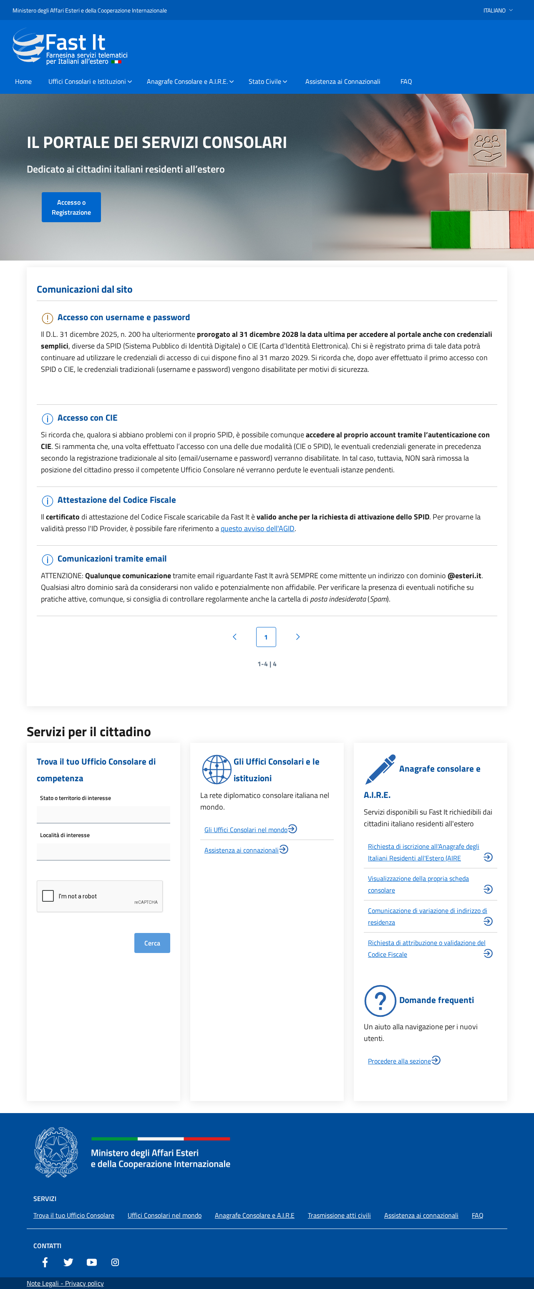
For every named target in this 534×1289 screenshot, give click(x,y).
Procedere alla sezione (399, 1061)
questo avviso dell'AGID (258, 528)
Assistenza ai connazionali (241, 850)
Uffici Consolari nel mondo (165, 1215)
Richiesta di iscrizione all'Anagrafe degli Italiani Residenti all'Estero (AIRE (423, 852)
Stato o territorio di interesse (75, 797)
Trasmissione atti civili (339, 1215)
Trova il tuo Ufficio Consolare (73, 1215)
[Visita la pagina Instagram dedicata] (115, 1261)
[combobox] (103, 814)
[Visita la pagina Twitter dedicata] (68, 1261)
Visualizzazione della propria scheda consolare (418, 884)
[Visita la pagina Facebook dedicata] (45, 1261)
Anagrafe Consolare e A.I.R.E (255, 1215)
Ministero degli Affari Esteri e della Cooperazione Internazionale (90, 10)
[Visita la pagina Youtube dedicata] (92, 1261)
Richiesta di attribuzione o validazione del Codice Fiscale (427, 948)
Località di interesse (65, 834)
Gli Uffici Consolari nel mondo (245, 830)
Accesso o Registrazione (71, 207)
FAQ (478, 1215)
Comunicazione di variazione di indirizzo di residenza (427, 916)
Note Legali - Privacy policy (65, 1283)
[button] (499, 10)
